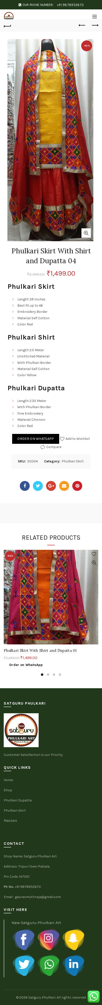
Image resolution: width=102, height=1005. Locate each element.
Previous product (82, 25)
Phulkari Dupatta (18, 800)
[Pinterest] (77, 486)
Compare (53, 447)
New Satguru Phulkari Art (36, 922)
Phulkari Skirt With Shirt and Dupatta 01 (40, 650)
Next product (94, 25)
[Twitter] (38, 486)
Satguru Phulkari (41, 997)
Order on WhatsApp (35, 439)
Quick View (94, 562)
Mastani (10, 821)
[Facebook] (25, 486)
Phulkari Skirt (73, 461)
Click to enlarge (86, 233)
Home (8, 780)
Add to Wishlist (77, 439)
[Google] (51, 486)
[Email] (64, 486)
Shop (8, 790)
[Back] (7, 25)
